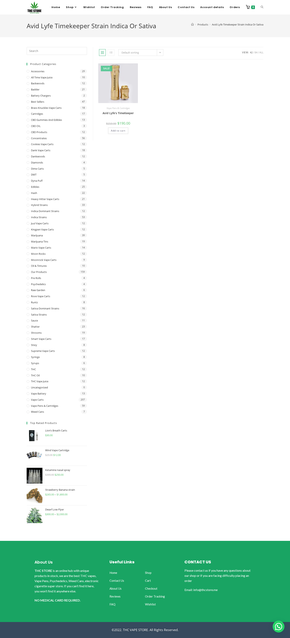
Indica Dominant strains (45, 211)
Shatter (35, 326)
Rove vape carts (40, 296)
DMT (33, 174)
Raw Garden (38, 290)
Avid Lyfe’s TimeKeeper (118, 113)
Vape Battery (38, 393)
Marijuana (37, 235)
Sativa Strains (39, 314)
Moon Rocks (38, 254)
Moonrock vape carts (43, 260)
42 (251, 52)
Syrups (35, 363)
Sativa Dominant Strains (45, 308)
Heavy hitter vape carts (45, 199)
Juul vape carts (40, 223)
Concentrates (39, 138)
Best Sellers (37, 101)
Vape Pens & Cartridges (118, 108)
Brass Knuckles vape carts (46, 108)
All (261, 52)
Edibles (35, 187)
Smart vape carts (41, 339)
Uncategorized (39, 387)
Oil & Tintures (39, 266)
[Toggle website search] (262, 7)
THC (33, 369)
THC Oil (35, 375)
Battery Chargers (41, 95)
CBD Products (39, 132)
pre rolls (36, 278)
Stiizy (34, 345)
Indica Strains (39, 217)
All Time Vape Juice (41, 77)
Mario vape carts (41, 247)
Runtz (34, 302)
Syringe (35, 357)
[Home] (192, 24)
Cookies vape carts (42, 144)
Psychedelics (38, 284)
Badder (35, 89)
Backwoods (37, 83)
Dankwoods (38, 156)
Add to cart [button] (118, 130)
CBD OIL (36, 126)
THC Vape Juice (39, 381)
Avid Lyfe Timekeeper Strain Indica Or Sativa (237, 24)
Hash (34, 193)
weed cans (37, 411)
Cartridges (37, 114)
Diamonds (37, 162)
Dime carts (37, 168)
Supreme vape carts (43, 351)
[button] (278, 626)
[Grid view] (102, 52)
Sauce (34, 320)
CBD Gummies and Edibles (46, 120)
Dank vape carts (40, 150)
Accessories (37, 71)
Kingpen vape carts (42, 229)
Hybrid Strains (39, 205)
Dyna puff (37, 180)
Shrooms (36, 333)
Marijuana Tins (39, 241)
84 (256, 52)
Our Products (39, 272)
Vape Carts (37, 399)
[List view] (111, 52)
